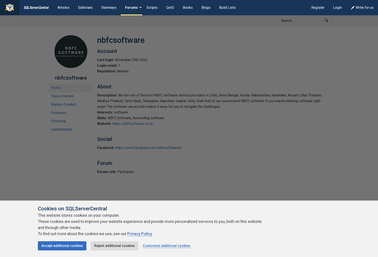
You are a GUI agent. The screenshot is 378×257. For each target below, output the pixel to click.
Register (317, 7)
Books (188, 7)
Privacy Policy (139, 233)
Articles (63, 7)
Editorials (85, 7)
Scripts (152, 7)
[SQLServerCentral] (9, 7)
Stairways (108, 7)
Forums (131, 7)
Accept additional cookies (62, 246)
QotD (170, 7)
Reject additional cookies (114, 246)
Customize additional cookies (167, 246)
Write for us (365, 7)
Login (337, 7)
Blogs (205, 7)
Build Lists (227, 7)
